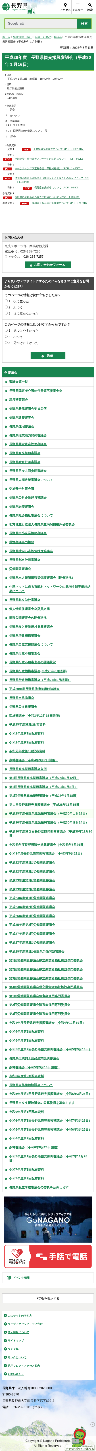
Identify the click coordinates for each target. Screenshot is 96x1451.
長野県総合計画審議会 (24, 462)
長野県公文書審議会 (23, 706)
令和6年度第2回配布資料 (26, 1138)
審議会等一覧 (18, 382)
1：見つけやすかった (23, 330)
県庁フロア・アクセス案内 (24, 1365)
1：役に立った (18, 301)
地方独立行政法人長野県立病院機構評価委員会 (42, 524)
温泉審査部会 (18, 399)
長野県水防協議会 (21, 698)
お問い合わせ (16, 1374)
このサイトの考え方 (20, 1315)
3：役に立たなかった (23, 313)
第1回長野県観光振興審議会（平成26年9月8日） (43, 787)
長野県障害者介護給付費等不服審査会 (35, 391)
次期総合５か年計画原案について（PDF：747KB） (60, 203)
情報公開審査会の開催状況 (28, 617)
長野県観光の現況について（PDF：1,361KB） (58, 149)
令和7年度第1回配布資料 (26, 1169)
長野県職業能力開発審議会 (28, 435)
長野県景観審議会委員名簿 (28, 408)
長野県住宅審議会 (21, 426)
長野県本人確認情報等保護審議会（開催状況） (42, 577)
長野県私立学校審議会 (24, 600)
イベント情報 (22, 1277)
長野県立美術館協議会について (31, 1085)
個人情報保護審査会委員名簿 (29, 609)
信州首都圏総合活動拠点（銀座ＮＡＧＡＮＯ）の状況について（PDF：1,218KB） (52, 180)
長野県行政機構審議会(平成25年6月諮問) (38, 671)
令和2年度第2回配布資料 (26, 742)
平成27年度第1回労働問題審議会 (32, 933)
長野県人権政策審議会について (31, 480)
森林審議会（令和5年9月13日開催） (34, 1067)
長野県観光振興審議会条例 (28, 769)
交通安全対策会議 (21, 488)
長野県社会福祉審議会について (31, 515)
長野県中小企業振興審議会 (28, 533)
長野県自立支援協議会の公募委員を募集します (42, 1103)
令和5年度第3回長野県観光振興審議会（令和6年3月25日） (50, 1094)
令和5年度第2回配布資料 (26, 1076)
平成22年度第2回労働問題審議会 (32, 871)
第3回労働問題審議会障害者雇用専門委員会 (39, 1014)
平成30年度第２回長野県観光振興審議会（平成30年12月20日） (50, 834)
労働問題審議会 (20, 569)
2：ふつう (15, 307)
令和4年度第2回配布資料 (26, 1031)
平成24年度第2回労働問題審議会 (32, 907)
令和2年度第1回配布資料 (26, 733)
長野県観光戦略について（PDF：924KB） (57, 187)
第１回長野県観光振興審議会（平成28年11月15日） (45, 804)
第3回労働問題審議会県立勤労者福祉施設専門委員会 (46, 978)
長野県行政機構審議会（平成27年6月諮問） (40, 680)
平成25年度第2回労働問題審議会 (32, 924)
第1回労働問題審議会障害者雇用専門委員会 (39, 996)
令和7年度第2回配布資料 (26, 1178)
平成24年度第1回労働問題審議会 (32, 898)
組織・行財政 (43, 37)
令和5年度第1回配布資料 (26, 1040)
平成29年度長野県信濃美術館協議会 (34, 689)
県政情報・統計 (22, 37)
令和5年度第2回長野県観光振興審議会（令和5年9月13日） (50, 1049)
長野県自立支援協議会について (31, 644)
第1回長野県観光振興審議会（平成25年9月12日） (44, 778)
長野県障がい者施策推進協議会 (31, 551)
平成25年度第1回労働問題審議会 (32, 916)
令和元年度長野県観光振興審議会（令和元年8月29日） (47, 844)
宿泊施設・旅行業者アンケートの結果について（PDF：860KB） (50, 158)
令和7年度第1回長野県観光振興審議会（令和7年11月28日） (48, 1158)
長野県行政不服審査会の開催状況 (32, 662)
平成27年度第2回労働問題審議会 (32, 942)
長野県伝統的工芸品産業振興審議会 (34, 1058)
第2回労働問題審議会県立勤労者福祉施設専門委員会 (46, 969)
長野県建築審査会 (21, 417)
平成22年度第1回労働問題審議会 (32, 862)
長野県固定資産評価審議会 (28, 444)
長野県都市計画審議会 (24, 560)
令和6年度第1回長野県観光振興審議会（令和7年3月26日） (50, 1120)
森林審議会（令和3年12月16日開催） (35, 715)
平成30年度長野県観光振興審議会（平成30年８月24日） (49, 822)
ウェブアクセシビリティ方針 (25, 1324)
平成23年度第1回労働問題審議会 (32, 880)
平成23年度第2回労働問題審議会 (32, 889)
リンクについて (17, 1357)
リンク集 (13, 1349)
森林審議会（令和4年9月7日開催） (33, 760)
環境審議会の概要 (21, 542)
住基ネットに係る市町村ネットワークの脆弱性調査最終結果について (49, 589)
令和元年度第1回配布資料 (27, 751)
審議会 (58, 37)
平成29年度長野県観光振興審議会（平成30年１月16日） (49, 813)
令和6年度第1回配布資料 (26, 1112)
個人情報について (18, 1332)
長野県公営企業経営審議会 (28, 497)
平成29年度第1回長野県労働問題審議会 (37, 951)
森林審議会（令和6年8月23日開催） (34, 1147)
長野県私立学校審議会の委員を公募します (39, 1187)
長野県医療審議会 (21, 506)
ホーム (6, 37)
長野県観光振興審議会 (24, 453)
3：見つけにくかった (23, 343)
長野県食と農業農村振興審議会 (31, 626)
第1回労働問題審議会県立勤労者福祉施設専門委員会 (46, 960)
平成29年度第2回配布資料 (27, 724)
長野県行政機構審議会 (24, 635)
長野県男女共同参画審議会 (28, 471)
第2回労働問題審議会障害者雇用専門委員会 (39, 1005)
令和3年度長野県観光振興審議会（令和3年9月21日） (46, 853)
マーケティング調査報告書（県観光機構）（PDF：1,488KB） (49, 168)
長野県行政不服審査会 (24, 653)
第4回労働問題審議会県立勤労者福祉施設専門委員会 (46, 987)
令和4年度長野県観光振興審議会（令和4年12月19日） (47, 1023)
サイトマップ (16, 1340)
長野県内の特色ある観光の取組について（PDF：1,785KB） (47, 197)
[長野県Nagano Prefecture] (14, 7)
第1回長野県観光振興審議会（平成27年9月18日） (44, 795)
